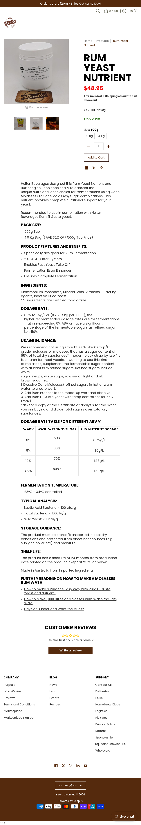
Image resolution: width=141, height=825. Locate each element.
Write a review (70, 650)
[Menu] (134, 23)
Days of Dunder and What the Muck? (54, 609)
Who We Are (12, 691)
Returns (100, 731)
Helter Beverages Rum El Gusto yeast (61, 214)
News (53, 685)
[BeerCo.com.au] (10, 23)
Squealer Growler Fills (110, 744)
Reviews (9, 698)
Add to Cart (96, 157)
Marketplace (13, 711)
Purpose (9, 685)
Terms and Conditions (19, 704)
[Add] (108, 146)
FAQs (99, 698)
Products (102, 41)
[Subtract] (89, 146)
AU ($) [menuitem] (134, 11)
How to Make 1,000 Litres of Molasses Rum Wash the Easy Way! (70, 601)
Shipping (111, 96)
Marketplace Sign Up (19, 718)
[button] (86, 168)
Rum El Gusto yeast (48, 397)
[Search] (98, 11)
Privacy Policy (105, 724)
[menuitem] (111, 11)
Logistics (101, 711)
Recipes (55, 704)
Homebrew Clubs (107, 704)
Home (88, 41)
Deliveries (102, 691)
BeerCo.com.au (65, 794)
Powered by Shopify (70, 801)
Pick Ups (101, 718)
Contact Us (103, 685)
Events (54, 698)
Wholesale (102, 750)
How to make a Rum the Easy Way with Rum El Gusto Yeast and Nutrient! (67, 591)
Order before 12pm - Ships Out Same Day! (70, 3)
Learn (53, 691)
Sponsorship (104, 737)
